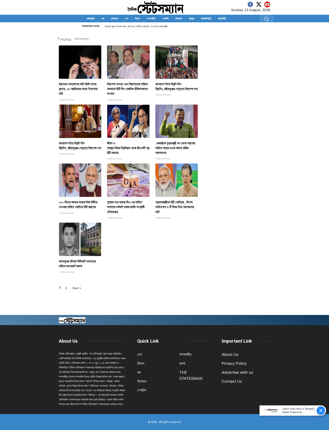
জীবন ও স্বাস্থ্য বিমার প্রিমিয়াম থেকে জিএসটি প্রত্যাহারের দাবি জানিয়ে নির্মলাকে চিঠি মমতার (144, 148)
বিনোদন (178, 18)
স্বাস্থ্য (191, 18)
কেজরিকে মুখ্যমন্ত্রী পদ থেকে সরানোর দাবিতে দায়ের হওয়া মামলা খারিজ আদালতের (175, 148)
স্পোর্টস (165, 18)
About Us (68, 341)
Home (91, 18)
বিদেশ (137, 18)
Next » (77, 288)
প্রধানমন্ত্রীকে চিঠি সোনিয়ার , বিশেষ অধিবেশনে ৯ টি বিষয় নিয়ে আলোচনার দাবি (174, 207)
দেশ (126, 18)
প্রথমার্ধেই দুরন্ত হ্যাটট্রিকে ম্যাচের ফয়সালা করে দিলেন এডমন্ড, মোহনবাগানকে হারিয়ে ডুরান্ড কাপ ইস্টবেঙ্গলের (147, 26)
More (222, 18)
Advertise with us (237, 372)
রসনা (182, 363)
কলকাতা (114, 18)
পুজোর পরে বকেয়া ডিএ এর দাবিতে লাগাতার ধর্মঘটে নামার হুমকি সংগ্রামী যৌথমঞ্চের (126, 207)
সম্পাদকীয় (151, 18)
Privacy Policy (234, 363)
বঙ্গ (103, 18)
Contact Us (232, 381)
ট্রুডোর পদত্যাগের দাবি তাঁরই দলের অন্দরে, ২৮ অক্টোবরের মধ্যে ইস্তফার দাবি (78, 89)
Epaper (206, 18)
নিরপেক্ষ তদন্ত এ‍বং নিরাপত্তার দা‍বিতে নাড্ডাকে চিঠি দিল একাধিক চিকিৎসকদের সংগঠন (127, 89)
